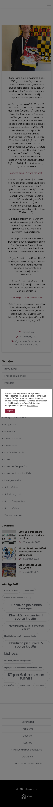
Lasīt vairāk (32, 406)
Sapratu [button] (10, 411)
